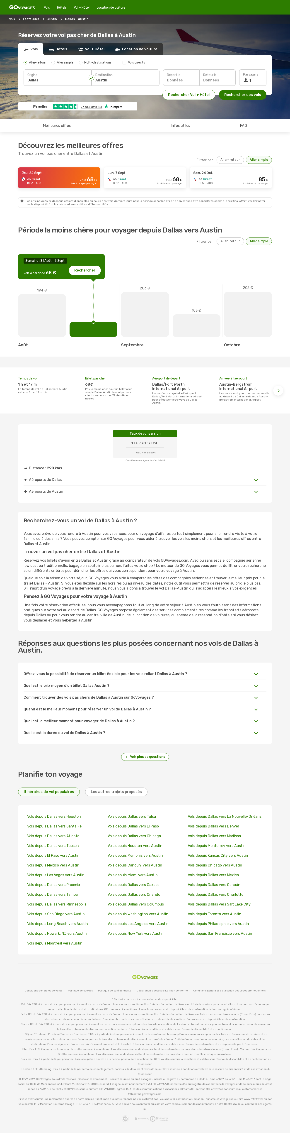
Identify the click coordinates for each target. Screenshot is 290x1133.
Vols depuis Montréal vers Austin (54, 943)
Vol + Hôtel (81, 8)
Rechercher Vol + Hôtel (189, 95)
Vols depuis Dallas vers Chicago (134, 836)
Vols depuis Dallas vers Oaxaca (134, 885)
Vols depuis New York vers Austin (136, 933)
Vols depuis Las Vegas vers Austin (56, 875)
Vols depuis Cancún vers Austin (135, 865)
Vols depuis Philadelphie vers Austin (218, 924)
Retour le (210, 75)
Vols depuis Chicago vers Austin (215, 865)
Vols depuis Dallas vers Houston (54, 816)
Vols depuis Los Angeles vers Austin (138, 924)
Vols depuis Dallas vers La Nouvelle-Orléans (224, 816)
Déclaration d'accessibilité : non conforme (162, 990)
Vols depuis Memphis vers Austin (135, 855)
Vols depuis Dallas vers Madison (214, 836)
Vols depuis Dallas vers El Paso (133, 826)
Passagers (250, 74)
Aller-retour (230, 160)
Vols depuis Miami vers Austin (133, 875)
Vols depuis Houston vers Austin (135, 846)
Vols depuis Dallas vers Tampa (52, 894)
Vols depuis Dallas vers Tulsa (132, 816)
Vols (47, 8)
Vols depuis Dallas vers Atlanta (53, 836)
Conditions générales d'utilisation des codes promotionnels (229, 990)
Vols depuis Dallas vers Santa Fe (54, 826)
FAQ (243, 125)
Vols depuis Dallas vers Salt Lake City (219, 904)
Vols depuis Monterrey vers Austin (217, 846)
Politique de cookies (80, 990)
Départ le (173, 75)
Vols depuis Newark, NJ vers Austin (57, 933)
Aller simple (259, 160)
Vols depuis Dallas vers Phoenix (53, 885)
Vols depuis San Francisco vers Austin (220, 933)
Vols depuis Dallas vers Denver (213, 826)
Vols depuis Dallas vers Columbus (136, 904)
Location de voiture (111, 8)
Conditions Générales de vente (44, 990)
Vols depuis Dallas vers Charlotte (215, 894)
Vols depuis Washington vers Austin (138, 914)
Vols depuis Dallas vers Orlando (134, 894)
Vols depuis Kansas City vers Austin (218, 855)
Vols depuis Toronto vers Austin (214, 914)
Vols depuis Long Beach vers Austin (57, 924)
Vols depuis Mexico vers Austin (53, 865)
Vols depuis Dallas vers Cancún (214, 885)
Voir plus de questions (147, 757)
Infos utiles (180, 125)
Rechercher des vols (242, 95)
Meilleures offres (57, 125)
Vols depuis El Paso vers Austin (53, 855)
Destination (104, 75)
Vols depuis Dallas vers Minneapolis (56, 904)
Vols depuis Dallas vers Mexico (213, 875)
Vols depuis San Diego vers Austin (56, 914)
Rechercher (84, 270)
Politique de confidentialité (114, 990)
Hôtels (62, 8)
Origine (32, 75)
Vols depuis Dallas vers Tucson (53, 846)
